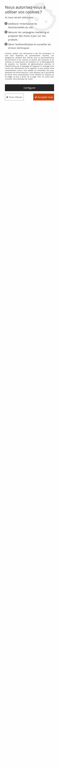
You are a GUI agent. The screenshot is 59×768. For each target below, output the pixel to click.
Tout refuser (15, 97)
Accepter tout (45, 97)
